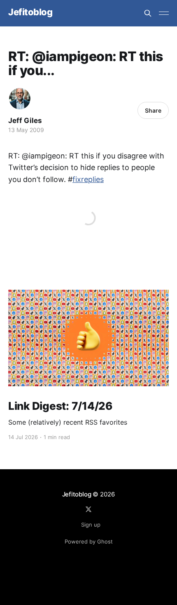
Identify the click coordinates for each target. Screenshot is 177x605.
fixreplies (88, 179)
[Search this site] (147, 13)
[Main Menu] (164, 13)
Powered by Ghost (89, 541)
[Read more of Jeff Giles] (19, 98)
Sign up (90, 524)
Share (153, 110)
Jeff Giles (25, 120)
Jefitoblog (30, 12)
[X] (88, 509)
